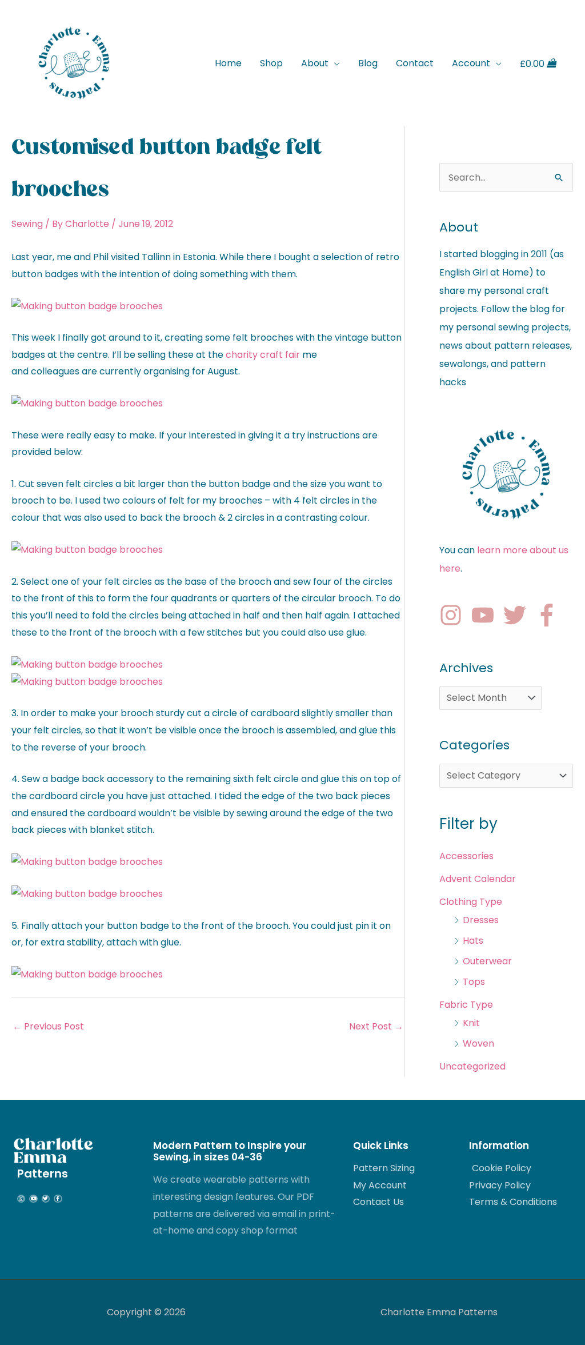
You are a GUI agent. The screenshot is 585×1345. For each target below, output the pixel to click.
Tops (474, 981)
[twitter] (518, 615)
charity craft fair (263, 354)
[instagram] (454, 615)
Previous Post (48, 1026)
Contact (415, 63)
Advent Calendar (477, 878)
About (314, 63)
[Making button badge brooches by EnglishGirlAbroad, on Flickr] (87, 305)
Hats (473, 940)
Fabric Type (466, 1004)
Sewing (27, 223)
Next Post (376, 1026)
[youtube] (486, 615)
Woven (478, 1043)
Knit (471, 1022)
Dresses (481, 920)
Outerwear (487, 961)
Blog (368, 63)
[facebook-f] (550, 615)
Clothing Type (470, 901)
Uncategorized (472, 1066)
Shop (271, 63)
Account (471, 63)
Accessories (466, 856)
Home (228, 63)
